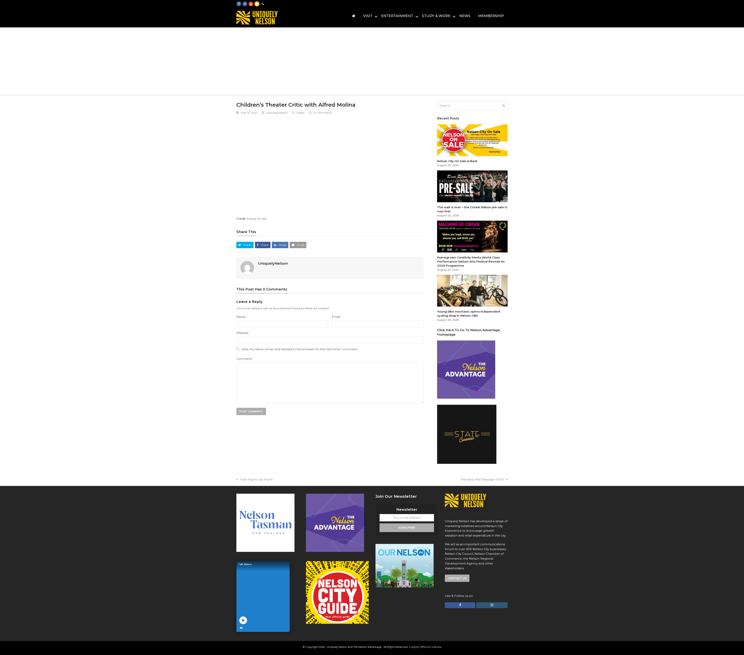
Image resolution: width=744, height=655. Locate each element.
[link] (257, 218)
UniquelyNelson (277, 112)
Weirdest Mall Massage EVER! (482, 479)
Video (300, 112)
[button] (245, 245)
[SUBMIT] (504, 106)
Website (242, 333)
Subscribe (406, 527)
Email (337, 317)
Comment (244, 359)
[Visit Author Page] (247, 267)
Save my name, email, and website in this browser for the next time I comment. (300, 349)
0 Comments (323, 112)
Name (241, 317)
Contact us (457, 578)
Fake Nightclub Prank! (256, 479)
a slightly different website (425, 646)
